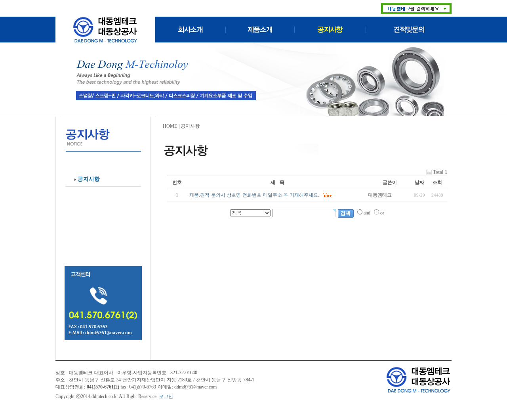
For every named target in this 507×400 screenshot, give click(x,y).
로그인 (166, 396)
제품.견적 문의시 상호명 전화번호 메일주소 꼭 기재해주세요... (255, 195)
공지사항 (89, 179)
